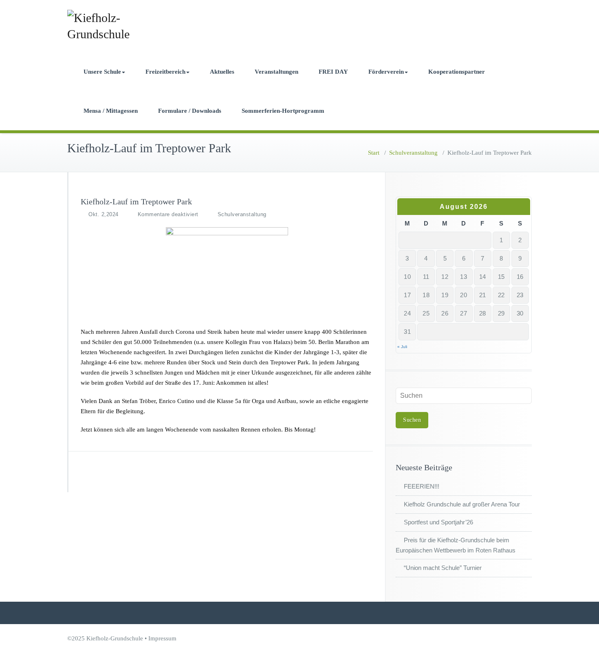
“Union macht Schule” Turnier (443, 567)
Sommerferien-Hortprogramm (283, 110)
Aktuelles (222, 71)
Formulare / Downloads (189, 110)
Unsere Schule (102, 71)
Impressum (162, 638)
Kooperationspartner (456, 71)
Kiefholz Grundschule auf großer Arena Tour (462, 504)
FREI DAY (333, 71)
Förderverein (386, 71)
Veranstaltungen (276, 71)
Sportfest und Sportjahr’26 (438, 522)
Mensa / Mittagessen (111, 110)
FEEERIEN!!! (421, 486)
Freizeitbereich (165, 71)
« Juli (402, 346)
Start (373, 152)
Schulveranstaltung (413, 152)
